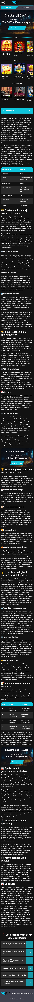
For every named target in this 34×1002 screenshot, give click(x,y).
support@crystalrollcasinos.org (22, 993)
